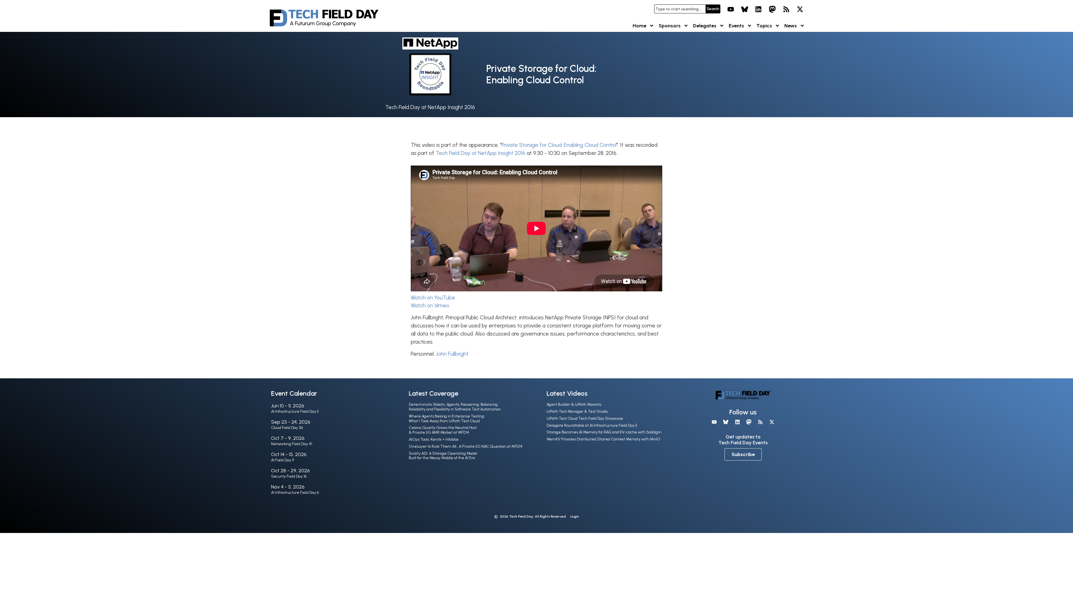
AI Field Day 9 (282, 460)
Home (639, 26)
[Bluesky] (744, 9)
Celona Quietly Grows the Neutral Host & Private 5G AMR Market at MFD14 (443, 430)
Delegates (704, 26)
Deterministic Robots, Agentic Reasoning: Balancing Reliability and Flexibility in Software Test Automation (455, 407)
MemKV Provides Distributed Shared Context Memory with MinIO (603, 439)
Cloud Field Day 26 (287, 427)
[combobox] (680, 8)
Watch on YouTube (433, 297)
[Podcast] (786, 9)
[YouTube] (730, 9)
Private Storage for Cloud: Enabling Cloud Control (559, 145)
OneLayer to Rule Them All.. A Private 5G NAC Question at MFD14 (466, 446)
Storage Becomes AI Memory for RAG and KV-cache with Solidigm (604, 432)
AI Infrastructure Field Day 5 (295, 411)
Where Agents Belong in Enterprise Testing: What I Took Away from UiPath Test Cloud (447, 418)
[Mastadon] (772, 9)
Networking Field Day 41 (291, 444)
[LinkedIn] (758, 9)
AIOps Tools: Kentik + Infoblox (434, 439)
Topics (764, 26)
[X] (800, 9)
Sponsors (670, 26)
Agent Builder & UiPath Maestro (574, 404)
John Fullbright (452, 354)
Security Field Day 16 (289, 476)
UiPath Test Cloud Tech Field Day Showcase (585, 418)
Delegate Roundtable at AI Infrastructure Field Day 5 (592, 425)
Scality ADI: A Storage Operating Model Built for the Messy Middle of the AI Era (443, 456)
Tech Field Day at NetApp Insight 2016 (430, 107)
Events (736, 26)
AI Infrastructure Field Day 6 (295, 492)
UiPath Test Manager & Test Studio (577, 411)
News (790, 26)
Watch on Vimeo (430, 305)
